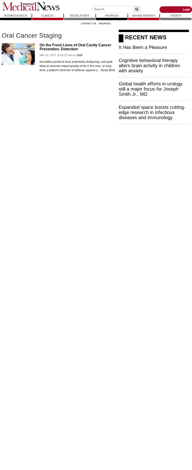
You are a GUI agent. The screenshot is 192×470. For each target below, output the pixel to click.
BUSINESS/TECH (15, 15)
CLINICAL (47, 15)
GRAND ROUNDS (143, 15)
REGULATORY (79, 15)
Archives (105, 23)
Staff (79, 55)
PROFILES (112, 15)
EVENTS (175, 15)
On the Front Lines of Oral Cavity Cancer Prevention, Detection (75, 47)
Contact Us (88, 23)
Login (186, 9)
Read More (108, 70)
